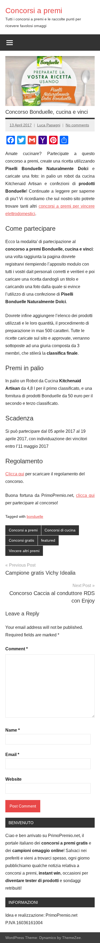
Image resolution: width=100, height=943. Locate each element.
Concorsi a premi (33, 10)
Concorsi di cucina (60, 530)
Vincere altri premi (24, 551)
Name (12, 730)
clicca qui (85, 495)
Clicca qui (14, 474)
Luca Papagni (48, 125)
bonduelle (35, 516)
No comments (77, 125)
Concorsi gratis (21, 540)
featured (48, 540)
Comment (16, 649)
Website (13, 779)
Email (12, 754)
